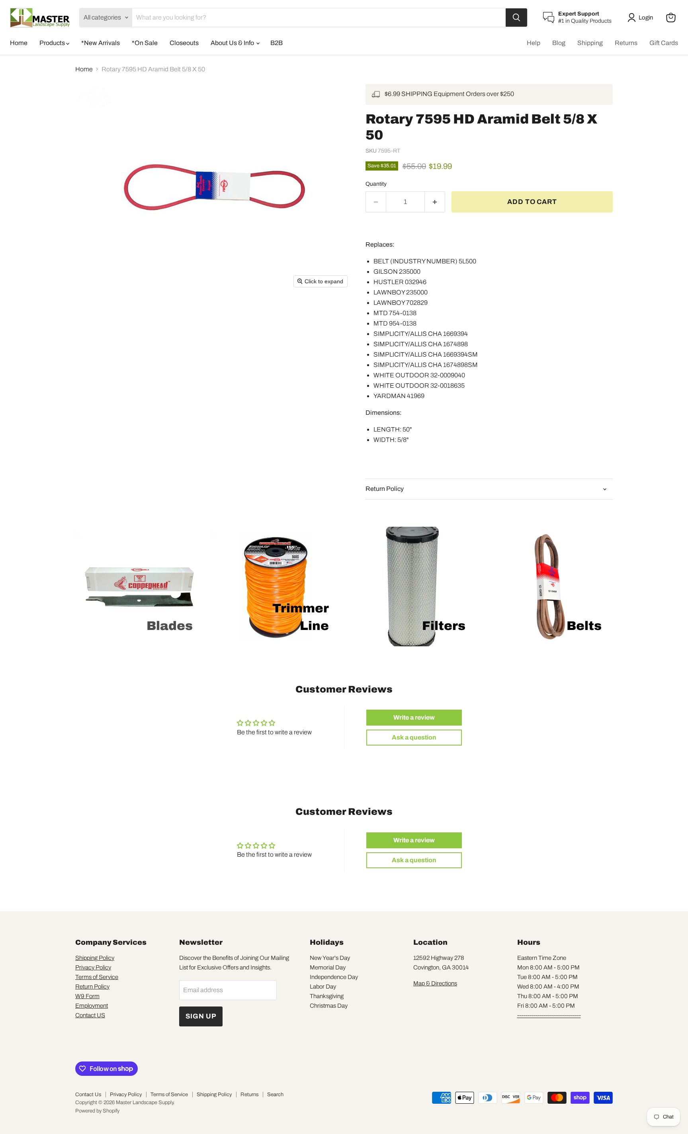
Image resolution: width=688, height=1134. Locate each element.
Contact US (90, 1015)
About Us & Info (233, 42)
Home (18, 42)
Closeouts (184, 42)
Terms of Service (96, 977)
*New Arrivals (100, 42)
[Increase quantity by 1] (435, 202)
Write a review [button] (414, 717)
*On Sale (145, 42)
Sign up (201, 1016)
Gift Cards (663, 42)
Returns (626, 42)
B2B (276, 42)
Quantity (376, 184)
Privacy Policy (93, 967)
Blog (558, 42)
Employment (91, 1006)
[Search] (516, 17)
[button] (641, 17)
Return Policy (92, 986)
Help (533, 42)
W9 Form (87, 996)
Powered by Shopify (97, 1111)
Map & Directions (435, 983)
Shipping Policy (94, 958)
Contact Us (88, 1094)
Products (52, 42)
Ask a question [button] (414, 737)
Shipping (590, 42)
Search (275, 1094)
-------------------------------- (549, 1015)
